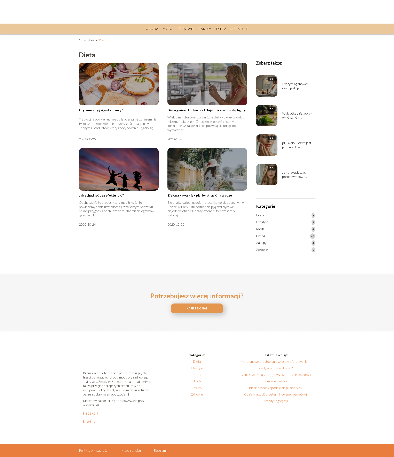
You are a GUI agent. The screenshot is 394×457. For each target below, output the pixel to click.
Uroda (152, 29)
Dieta (221, 29)
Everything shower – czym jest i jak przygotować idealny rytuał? (296, 86)
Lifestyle (239, 29)
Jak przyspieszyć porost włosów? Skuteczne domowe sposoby (296, 174)
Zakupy (205, 29)
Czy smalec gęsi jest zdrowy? (101, 110)
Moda (168, 29)
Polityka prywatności (93, 450)
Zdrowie (186, 29)
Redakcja (90, 412)
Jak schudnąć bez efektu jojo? (101, 195)
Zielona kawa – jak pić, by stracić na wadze (199, 195)
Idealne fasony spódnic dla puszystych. (275, 388)
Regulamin (161, 450)
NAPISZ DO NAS (197, 308)
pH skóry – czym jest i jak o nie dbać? (297, 145)
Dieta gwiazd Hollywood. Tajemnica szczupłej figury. (206, 110)
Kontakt (90, 421)
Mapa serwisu (131, 450)
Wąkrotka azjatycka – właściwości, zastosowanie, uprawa (297, 115)
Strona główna (88, 40)
